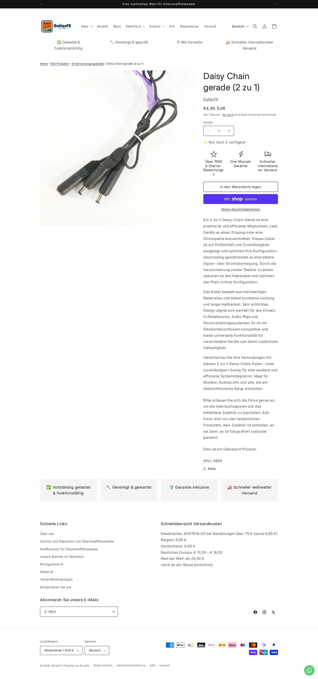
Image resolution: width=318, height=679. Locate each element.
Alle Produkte (60, 63)
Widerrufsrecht (103, 665)
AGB (152, 665)
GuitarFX (210, 99)
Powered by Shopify (76, 665)
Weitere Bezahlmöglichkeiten (240, 209)
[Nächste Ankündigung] (276, 4)
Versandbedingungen (56, 579)
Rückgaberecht (52, 564)
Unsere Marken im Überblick (62, 556)
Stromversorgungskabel (88, 63)
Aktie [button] (212, 468)
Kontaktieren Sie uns (55, 587)
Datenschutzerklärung (131, 665)
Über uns (47, 534)
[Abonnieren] (113, 612)
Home (44, 63)
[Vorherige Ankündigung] (41, 4)
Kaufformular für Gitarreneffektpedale (69, 549)
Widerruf (46, 572)
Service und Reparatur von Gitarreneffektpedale (77, 541)
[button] (86, 26)
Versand (227, 114)
